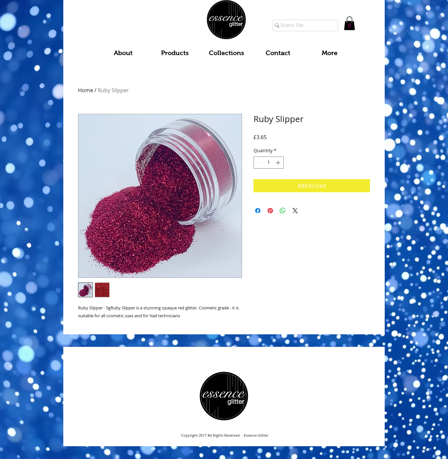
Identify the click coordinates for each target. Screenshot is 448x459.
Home (85, 90)
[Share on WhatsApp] (283, 211)
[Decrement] (259, 162)
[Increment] (279, 162)
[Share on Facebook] (258, 211)
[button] (349, 23)
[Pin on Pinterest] (270, 211)
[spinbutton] (269, 162)
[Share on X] (295, 211)
